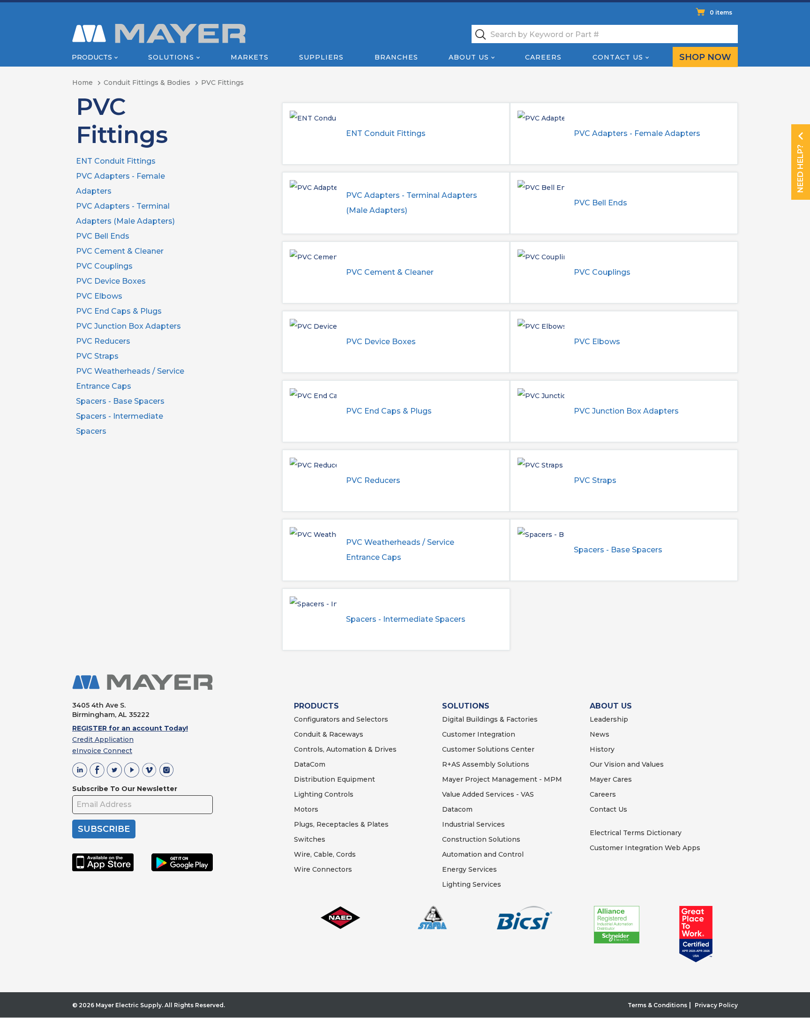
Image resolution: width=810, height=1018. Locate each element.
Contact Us (617, 57)
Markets (250, 57)
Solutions (171, 57)
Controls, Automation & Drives (345, 749)
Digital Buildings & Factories (490, 719)
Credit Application (103, 739)
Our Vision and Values (627, 764)
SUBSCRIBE (104, 829)
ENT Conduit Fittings (116, 161)
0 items (721, 12)
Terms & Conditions (657, 1005)
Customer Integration (478, 734)
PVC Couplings (104, 266)
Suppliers (321, 57)
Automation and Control (483, 854)
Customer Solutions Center (488, 749)
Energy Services (469, 869)
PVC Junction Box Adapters (128, 326)
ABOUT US (611, 705)
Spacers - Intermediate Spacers (405, 619)
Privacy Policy (716, 1005)
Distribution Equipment (334, 779)
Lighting (308, 794)
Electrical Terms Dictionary (636, 833)
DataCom (309, 764)
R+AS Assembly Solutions (485, 764)
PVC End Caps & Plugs (119, 311)
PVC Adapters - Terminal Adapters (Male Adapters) (411, 203)
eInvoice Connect (102, 751)
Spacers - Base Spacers (120, 401)
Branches (396, 57)
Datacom (457, 809)
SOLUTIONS (465, 705)
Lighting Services (471, 884)
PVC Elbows (99, 296)
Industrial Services (473, 824)
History (602, 749)
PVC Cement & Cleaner (120, 251)
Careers (543, 57)
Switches (309, 839)
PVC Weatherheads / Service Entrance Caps (400, 550)
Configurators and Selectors (341, 719)
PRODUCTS (316, 705)
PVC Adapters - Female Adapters (637, 133)
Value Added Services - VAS (488, 794)
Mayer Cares (611, 779)
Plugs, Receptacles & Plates (341, 824)
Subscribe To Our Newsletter (124, 788)
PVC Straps (97, 356)
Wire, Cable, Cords (325, 854)
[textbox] (605, 34)
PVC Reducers (103, 341)
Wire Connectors (323, 869)
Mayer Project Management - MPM (502, 779)
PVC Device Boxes (111, 281)
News (599, 734)
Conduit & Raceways (328, 734)
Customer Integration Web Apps (645, 848)
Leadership (609, 719)
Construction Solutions (481, 839)
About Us (469, 57)
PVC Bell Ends (102, 236)
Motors (306, 809)
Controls (337, 794)
